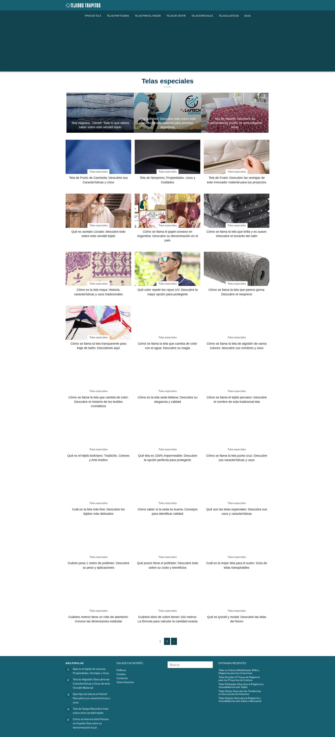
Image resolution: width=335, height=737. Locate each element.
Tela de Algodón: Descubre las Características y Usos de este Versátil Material (91, 683)
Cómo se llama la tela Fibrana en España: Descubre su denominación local (91, 723)
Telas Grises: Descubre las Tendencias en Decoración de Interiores (239, 692)
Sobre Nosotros (125, 682)
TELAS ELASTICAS (229, 15)
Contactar (122, 678)
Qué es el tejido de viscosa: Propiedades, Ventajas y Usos (91, 671)
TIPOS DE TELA (92, 15)
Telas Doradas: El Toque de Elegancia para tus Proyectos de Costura (239, 679)
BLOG (247, 15)
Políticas (121, 670)
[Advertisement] (167, 47)
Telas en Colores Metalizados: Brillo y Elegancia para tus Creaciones (238, 672)
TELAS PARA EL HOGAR (148, 15)
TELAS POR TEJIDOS (118, 15)
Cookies (121, 674)
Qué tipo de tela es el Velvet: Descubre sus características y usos (91, 698)
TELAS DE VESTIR (176, 15)
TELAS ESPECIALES (202, 15)
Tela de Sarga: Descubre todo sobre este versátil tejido (91, 710)
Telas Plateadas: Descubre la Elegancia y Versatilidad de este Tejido (241, 686)
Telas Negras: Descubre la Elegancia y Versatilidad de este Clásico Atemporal (239, 699)
